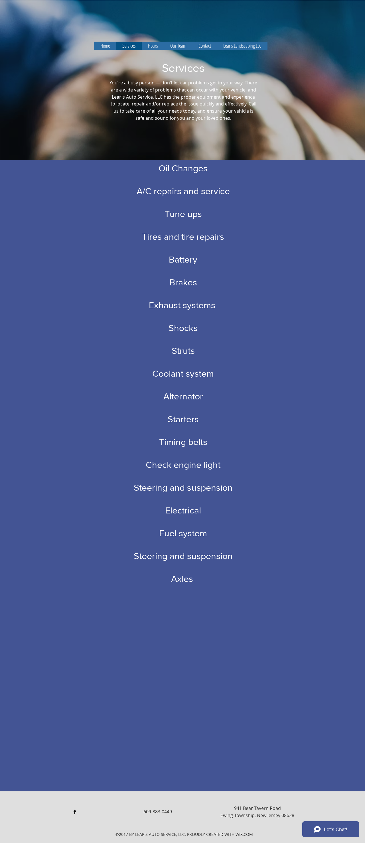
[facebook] (75, 812)
